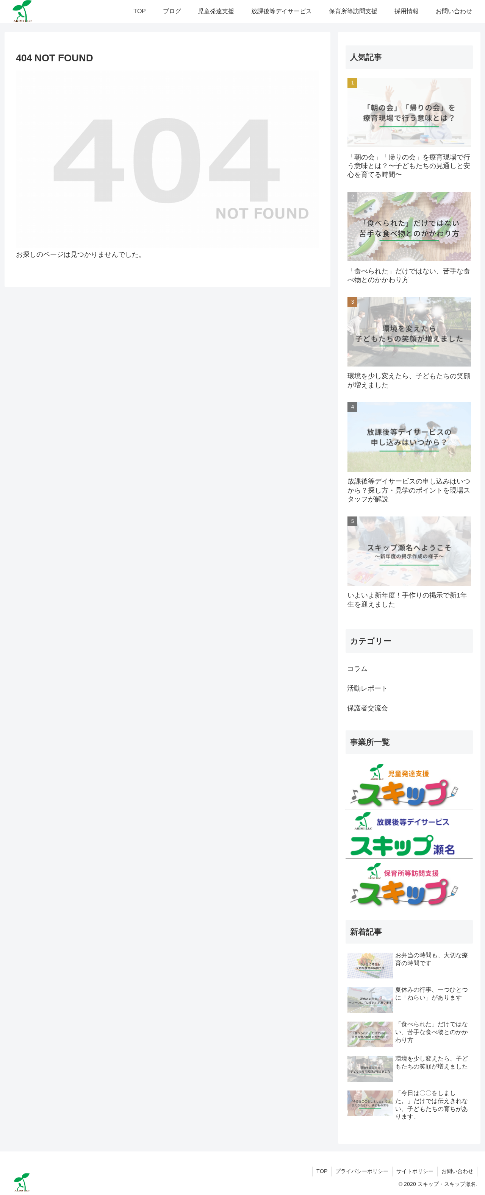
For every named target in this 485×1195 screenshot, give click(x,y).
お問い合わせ (457, 1171)
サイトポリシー (414, 1171)
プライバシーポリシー (361, 1171)
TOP (321, 1171)
